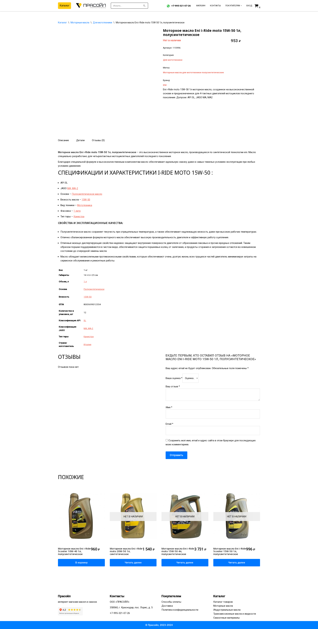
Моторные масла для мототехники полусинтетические (193, 72)
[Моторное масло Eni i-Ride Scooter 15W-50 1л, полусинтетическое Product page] (237, 517)
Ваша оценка (174, 378)
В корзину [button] (81, 562)
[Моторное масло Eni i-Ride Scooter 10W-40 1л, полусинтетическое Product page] (81, 517)
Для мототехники (102, 22)
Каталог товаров (223, 601)
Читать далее (133, 562)
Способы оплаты (171, 601)
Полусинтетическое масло (87, 193)
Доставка (167, 605)
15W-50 (86, 199)
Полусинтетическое (94, 289)
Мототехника (84, 205)
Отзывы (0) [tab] (98, 140)
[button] (241, 5)
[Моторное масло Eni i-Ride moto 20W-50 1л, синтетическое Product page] (133, 517)
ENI (165, 85)
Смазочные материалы (226, 617)
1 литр (77, 210)
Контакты (215, 5)
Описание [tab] (63, 140)
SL (85, 320)
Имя (169, 407)
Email (169, 423)
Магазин (200, 5)
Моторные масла (80, 22)
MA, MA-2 (72, 188)
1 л (85, 281)
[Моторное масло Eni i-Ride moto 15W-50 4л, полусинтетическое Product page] (185, 517)
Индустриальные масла (226, 609)
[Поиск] (144, 6)
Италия (87, 344)
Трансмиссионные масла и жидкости (234, 613)
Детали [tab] (80, 140)
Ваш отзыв (173, 386)
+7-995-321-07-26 (181, 5)
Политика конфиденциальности (179, 609)
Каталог (64, 5)
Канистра (79, 216)
